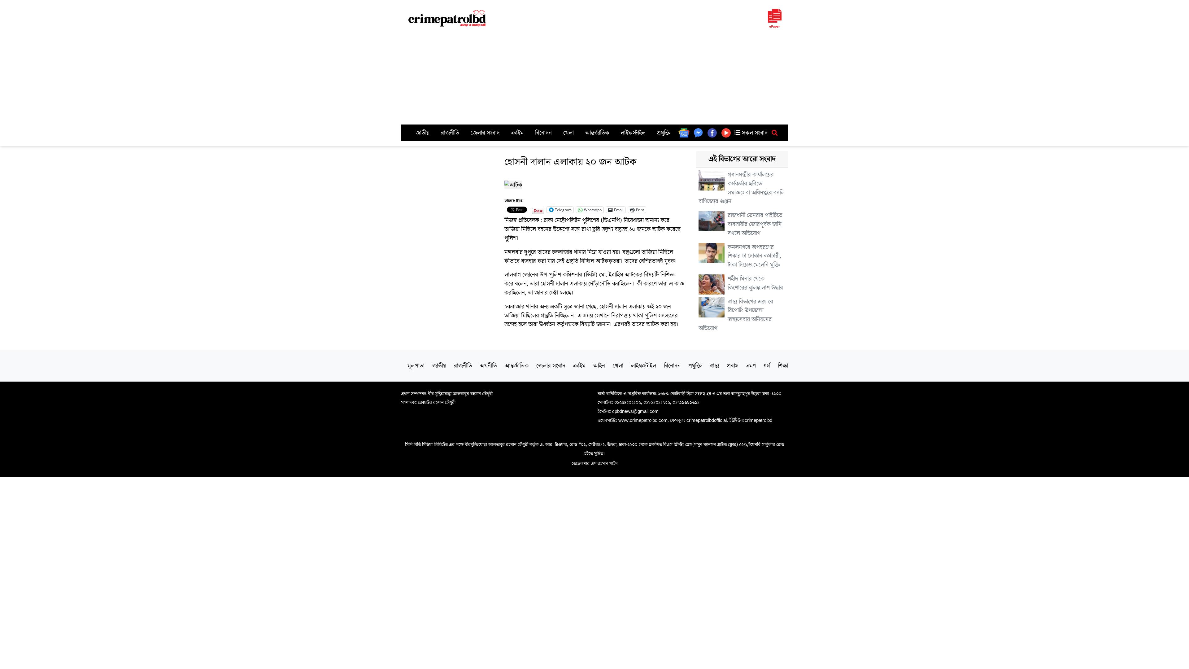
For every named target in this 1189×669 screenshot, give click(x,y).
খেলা (568, 133)
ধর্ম (767, 365)
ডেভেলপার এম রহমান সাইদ (595, 463)
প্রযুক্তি (664, 133)
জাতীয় (422, 133)
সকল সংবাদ (754, 133)
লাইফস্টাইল (633, 133)
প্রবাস (732, 365)
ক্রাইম (517, 133)
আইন (599, 365)
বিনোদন (543, 133)
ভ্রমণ (751, 365)
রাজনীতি (450, 133)
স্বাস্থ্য (714, 365)
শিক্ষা (783, 365)
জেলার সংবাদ (485, 133)
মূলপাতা (416, 365)
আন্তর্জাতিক (597, 133)
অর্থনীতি (488, 365)
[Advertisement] (594, 78)
